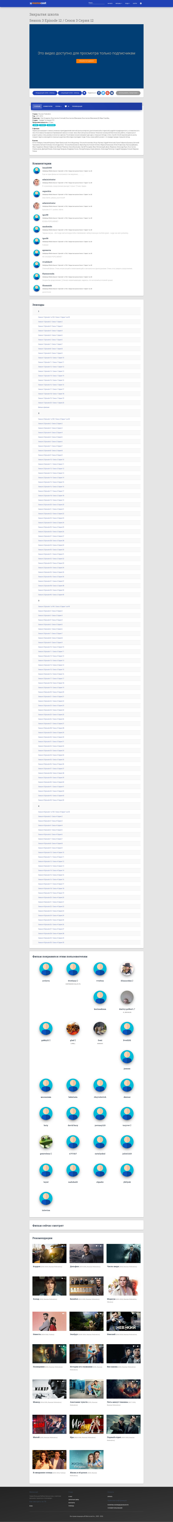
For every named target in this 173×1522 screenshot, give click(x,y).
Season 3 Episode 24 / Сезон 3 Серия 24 (51, 710)
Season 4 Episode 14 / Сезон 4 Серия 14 (51, 870)
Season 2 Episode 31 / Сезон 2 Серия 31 (51, 554)
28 (67, 106)
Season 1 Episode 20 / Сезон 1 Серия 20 (51, 403)
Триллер (42, 125)
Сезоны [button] (58, 106)
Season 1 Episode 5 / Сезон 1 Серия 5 (50, 335)
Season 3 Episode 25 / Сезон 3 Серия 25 (51, 714)
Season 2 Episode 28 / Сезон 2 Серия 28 (51, 540)
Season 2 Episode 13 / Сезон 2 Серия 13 (51, 473)
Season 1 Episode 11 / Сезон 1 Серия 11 (51, 362)
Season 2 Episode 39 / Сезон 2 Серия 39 (51, 590)
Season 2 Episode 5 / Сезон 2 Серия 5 (50, 437)
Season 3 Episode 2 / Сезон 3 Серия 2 (50, 611)
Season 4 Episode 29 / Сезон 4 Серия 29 (51, 938)
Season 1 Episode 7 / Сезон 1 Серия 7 (50, 344)
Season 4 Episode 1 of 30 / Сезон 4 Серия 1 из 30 (54, 812)
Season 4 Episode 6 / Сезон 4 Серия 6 (50, 834)
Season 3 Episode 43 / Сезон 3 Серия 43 (51, 795)
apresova (46, 250)
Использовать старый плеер (128, 93)
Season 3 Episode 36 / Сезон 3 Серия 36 (51, 764)
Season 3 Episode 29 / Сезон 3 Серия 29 (51, 732)
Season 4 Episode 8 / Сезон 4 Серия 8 (50, 843)
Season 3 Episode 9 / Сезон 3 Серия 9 (50, 642)
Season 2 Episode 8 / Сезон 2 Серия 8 (50, 450)
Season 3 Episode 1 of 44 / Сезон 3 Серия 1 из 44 (54, 606)
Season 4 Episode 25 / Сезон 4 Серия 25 (51, 920)
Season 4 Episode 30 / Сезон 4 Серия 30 (51, 942)
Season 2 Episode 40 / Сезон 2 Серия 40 (51, 594)
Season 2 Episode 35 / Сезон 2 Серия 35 (51, 572)
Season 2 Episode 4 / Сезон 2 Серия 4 (50, 432)
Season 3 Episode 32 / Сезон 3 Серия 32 (51, 746)
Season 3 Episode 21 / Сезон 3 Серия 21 (51, 696)
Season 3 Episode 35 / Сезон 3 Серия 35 (51, 759)
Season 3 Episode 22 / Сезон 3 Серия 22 (51, 701)
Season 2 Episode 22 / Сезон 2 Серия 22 (51, 513)
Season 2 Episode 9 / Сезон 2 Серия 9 (50, 455)
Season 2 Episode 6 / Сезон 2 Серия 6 (50, 441)
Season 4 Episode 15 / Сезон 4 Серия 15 (51, 875)
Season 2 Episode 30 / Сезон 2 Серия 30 (51, 549)
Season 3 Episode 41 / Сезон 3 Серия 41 (51, 786)
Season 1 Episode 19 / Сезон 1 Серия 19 (51, 398)
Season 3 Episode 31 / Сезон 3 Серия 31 (51, 741)
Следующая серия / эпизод (70, 93)
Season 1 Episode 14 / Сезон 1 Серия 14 (51, 376)
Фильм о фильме (43, 407)
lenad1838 (47, 168)
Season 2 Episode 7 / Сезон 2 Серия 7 (50, 446)
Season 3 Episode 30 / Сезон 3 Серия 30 (51, 737)
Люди (127, 3)
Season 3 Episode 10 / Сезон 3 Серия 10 (51, 647)
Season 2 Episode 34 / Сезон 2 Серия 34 (51, 567)
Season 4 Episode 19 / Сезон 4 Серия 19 (51, 893)
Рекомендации (77, 106)
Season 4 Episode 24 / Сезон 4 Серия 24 (51, 915)
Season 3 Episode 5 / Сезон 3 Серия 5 (50, 624)
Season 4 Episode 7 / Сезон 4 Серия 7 (50, 839)
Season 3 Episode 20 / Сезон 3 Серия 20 (51, 692)
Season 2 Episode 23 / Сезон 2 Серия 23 (51, 518)
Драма (35, 125)
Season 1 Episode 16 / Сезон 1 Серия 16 (51, 385)
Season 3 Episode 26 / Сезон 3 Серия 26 (51, 719)
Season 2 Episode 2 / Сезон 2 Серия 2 (50, 423)
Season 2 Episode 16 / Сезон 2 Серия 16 (51, 486)
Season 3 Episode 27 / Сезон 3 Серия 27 (51, 723)
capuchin (46, 191)
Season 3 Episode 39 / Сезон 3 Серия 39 (51, 777)
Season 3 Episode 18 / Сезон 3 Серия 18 (51, 683)
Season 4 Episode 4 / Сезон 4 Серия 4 (50, 825)
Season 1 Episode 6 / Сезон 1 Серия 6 (50, 340)
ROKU (31, 1506)
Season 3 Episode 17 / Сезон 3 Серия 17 (51, 678)
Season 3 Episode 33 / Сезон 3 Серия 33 (51, 750)
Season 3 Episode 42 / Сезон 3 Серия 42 (51, 791)
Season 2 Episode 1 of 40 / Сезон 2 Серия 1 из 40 (54, 419)
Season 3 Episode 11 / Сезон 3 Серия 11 (51, 651)
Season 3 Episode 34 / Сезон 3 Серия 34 (51, 755)
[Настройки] (141, 3)
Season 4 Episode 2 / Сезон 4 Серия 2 (50, 816)
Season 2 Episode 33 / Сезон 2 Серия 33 (51, 563)
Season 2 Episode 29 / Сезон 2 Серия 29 (51, 545)
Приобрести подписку (86, 61)
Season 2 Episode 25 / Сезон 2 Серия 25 (51, 527)
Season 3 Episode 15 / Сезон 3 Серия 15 (51, 669)
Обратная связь (73, 1499)
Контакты (71, 1502)
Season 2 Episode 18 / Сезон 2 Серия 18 (51, 495)
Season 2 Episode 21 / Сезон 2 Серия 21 (51, 509)
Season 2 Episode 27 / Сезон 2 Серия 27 (51, 536)
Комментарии (47, 106)
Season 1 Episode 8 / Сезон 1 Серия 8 (50, 349)
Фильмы (118, 3)
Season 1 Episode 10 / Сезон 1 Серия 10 (51, 358)
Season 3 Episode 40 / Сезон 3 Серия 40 (51, 782)
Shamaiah (47, 285)
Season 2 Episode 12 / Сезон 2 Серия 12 (51, 468)
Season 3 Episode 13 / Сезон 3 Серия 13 (51, 660)
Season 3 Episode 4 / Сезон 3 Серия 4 (50, 620)
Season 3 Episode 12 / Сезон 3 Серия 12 (51, 656)
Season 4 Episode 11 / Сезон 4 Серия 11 (51, 857)
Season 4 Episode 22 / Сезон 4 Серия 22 (51, 906)
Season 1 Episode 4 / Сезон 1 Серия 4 (50, 331)
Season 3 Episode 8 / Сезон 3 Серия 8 (50, 638)
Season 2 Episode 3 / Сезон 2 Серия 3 (50, 428)
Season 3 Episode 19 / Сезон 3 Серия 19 (51, 687)
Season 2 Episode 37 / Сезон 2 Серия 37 (51, 581)
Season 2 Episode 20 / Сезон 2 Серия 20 (51, 504)
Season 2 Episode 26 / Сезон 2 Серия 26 (51, 531)
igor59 (45, 215)
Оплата (110, 1496)
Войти (135, 3)
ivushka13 (47, 262)
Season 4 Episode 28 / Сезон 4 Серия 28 (51, 933)
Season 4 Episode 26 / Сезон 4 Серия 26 (51, 924)
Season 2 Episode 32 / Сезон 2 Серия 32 (51, 558)
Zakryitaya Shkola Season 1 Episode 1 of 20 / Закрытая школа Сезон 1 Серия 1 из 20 (67, 171)
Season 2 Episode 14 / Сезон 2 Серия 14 (51, 477)
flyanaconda (48, 273)
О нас (70, 1496)
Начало (110, 3)
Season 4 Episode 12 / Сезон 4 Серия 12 (51, 861)
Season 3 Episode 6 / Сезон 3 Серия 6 (50, 629)
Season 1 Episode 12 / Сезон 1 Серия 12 (51, 367)
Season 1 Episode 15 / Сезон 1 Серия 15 (51, 380)
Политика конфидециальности (118, 1505)
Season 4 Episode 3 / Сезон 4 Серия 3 (50, 821)
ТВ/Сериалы (51, 125)
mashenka (47, 226)
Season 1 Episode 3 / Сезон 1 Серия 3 (50, 326)
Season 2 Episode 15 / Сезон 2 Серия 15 (51, 482)
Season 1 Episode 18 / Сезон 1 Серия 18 (51, 394)
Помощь (71, 1506)
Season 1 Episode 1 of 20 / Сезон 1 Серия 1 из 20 (54, 317)
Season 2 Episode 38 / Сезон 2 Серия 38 (51, 585)
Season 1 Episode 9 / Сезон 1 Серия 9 (50, 353)
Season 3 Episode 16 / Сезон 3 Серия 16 (51, 674)
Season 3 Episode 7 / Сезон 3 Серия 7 (50, 633)
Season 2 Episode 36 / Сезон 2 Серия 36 (51, 576)
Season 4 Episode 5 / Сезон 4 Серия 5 (50, 830)
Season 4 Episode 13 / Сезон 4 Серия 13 (51, 866)
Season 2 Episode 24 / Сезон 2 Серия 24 (51, 522)
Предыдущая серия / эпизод (45, 93)
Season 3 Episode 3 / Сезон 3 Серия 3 (50, 615)
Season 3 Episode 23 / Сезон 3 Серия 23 (51, 705)
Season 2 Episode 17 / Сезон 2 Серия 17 (51, 491)
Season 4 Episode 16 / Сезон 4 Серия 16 (51, 879)
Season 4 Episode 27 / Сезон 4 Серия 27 (51, 929)
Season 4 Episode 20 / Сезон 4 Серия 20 (51, 897)
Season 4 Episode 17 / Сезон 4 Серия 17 (51, 884)
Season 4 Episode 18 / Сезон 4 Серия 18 (51, 888)
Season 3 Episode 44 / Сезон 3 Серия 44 (51, 800)
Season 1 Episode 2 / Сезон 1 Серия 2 (50, 322)
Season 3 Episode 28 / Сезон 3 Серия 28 (51, 728)
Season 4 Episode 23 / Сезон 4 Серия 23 (51, 911)
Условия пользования (115, 1508)
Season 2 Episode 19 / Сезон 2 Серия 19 (51, 500)
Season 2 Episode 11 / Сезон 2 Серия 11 (51, 464)
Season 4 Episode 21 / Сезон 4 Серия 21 (51, 902)
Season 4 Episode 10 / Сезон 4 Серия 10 (51, 852)
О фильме (37, 106)
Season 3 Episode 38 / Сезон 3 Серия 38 (51, 773)
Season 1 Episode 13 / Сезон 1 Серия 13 (51, 371)
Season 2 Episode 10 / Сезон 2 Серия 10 (51, 459)
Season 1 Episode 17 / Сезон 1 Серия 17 (51, 389)
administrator (48, 179)
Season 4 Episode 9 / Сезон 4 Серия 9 (50, 848)
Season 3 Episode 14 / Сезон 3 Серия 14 (51, 665)
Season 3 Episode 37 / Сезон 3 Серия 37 (51, 768)
